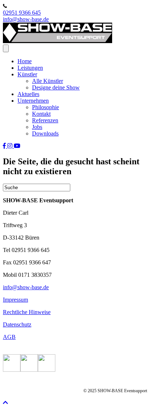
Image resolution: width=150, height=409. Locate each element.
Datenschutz (17, 324)
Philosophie (45, 107)
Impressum (15, 300)
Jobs (37, 127)
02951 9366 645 (22, 12)
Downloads (45, 133)
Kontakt (41, 114)
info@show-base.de (26, 19)
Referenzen (45, 120)
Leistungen (30, 68)
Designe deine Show (56, 87)
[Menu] (6, 48)
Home (24, 61)
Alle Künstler (47, 81)
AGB (9, 337)
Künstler (27, 74)
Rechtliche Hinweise (27, 312)
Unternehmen (33, 101)
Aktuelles (28, 94)
